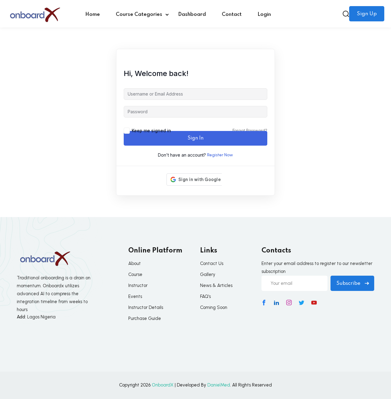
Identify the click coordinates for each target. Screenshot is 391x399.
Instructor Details (145, 307)
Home (92, 14)
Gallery (207, 274)
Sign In (195, 138)
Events (135, 296)
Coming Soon (213, 307)
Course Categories (139, 14)
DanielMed (218, 385)
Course (135, 274)
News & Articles (216, 285)
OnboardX (163, 385)
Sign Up (367, 13)
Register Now (220, 155)
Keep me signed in (151, 130)
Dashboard (192, 14)
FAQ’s (205, 296)
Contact (232, 14)
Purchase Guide (144, 318)
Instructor (138, 285)
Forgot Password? (249, 130)
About (134, 263)
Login (264, 14)
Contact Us (211, 263)
